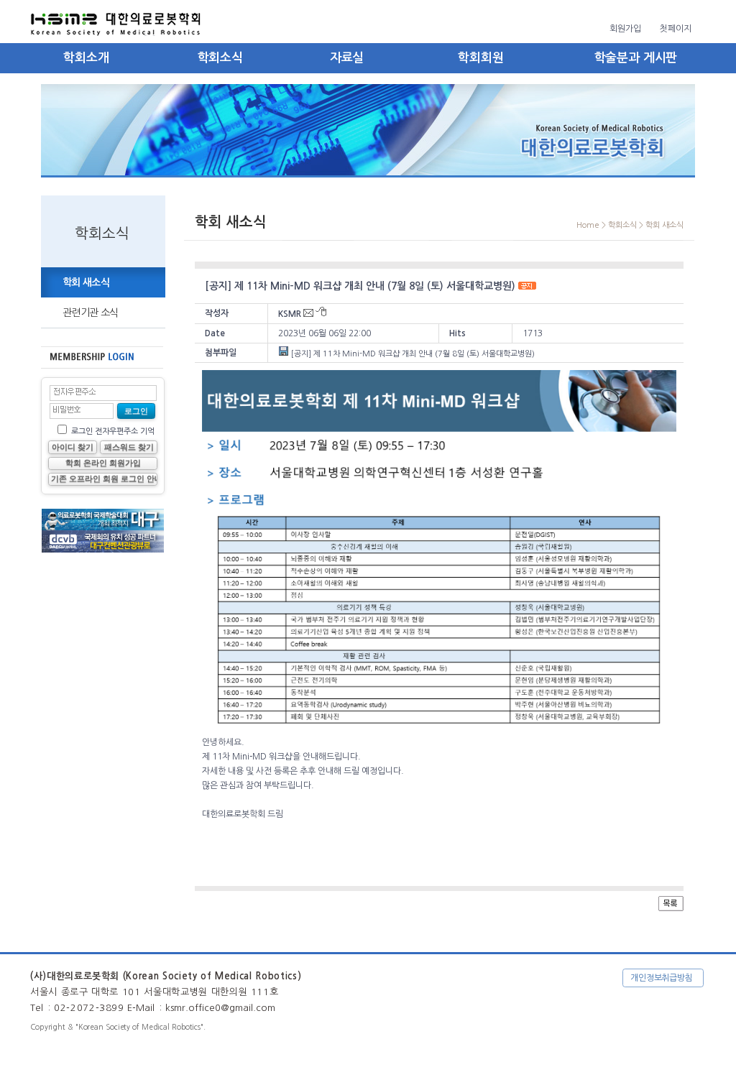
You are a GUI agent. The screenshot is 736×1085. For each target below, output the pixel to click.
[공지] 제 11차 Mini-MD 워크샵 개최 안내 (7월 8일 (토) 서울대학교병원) (412, 354)
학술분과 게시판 (636, 58)
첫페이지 (675, 28)
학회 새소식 (86, 282)
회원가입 (625, 28)
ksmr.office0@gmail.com (220, 1007)
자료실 (347, 58)
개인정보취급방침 (661, 978)
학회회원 (480, 58)
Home (587, 225)
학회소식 (220, 58)
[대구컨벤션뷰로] (103, 527)
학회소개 (86, 58)
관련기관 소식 (90, 313)
